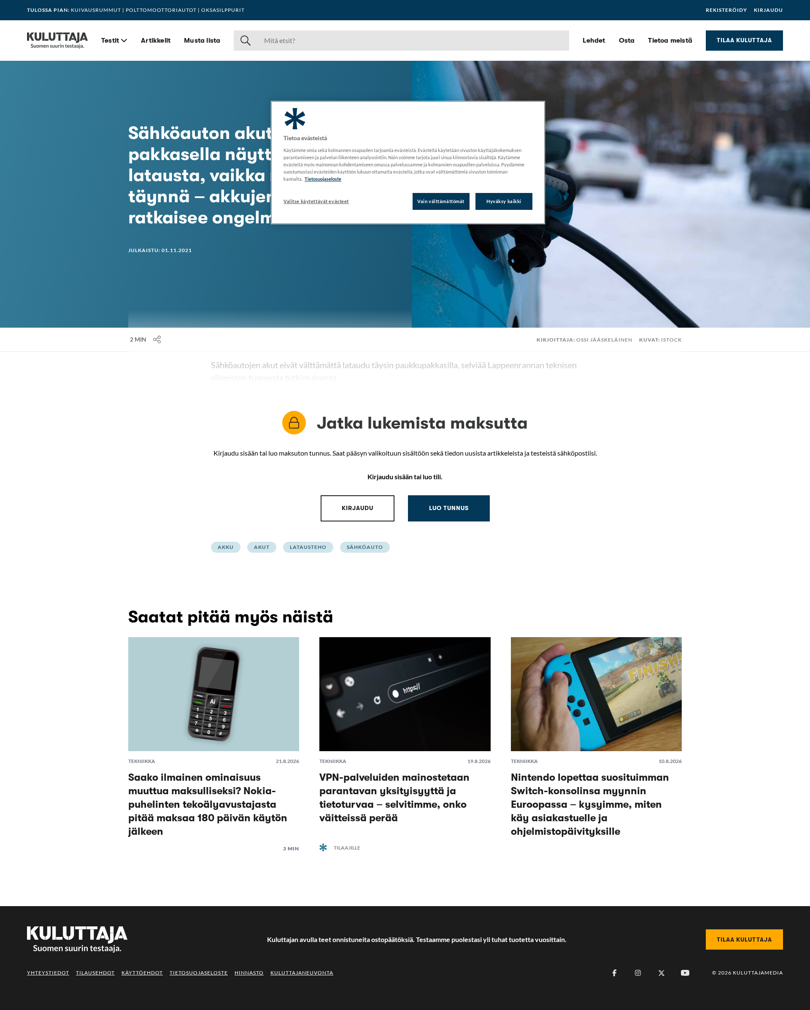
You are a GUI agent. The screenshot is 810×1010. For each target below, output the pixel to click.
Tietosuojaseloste (199, 972)
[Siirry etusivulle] (57, 41)
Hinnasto (249, 972)
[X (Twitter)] (661, 973)
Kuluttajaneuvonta (301, 972)
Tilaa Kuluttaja (744, 40)
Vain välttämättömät (440, 201)
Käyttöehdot (142, 972)
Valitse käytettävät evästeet (316, 201)
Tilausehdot (95, 972)
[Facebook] (614, 973)
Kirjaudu (768, 10)
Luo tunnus (449, 508)
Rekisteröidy (726, 10)
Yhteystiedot (48, 972)
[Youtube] (685, 973)
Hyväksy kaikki (503, 201)
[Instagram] (638, 973)
